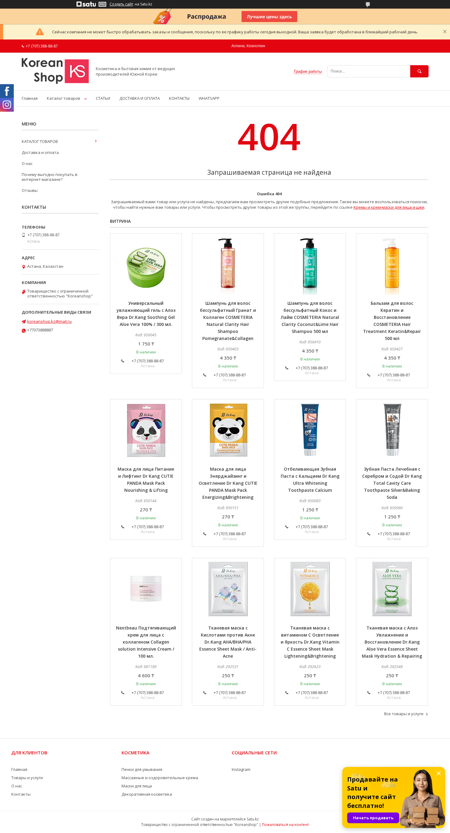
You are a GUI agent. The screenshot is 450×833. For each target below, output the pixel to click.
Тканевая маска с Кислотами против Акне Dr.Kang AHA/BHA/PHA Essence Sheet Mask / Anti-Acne (228, 642)
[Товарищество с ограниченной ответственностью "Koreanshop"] (55, 82)
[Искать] (419, 71)
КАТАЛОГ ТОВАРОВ (40, 141)
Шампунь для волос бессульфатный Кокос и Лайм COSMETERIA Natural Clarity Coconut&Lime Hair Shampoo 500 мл (310, 317)
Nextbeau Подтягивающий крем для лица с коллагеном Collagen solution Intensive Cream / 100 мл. (146, 642)
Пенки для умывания (142, 769)
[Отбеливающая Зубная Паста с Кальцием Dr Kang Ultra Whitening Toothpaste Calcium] (310, 430)
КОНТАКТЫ (179, 98)
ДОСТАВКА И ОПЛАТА (139, 98)
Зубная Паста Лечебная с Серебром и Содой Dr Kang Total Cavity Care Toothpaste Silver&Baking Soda (392, 483)
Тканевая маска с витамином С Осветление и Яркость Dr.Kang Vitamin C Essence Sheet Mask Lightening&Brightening (310, 642)
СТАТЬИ (103, 98)
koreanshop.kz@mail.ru (49, 321)
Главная (30, 98)
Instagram (241, 769)
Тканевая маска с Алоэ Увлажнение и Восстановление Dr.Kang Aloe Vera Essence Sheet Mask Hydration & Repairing (392, 642)
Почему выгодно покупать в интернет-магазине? (49, 177)
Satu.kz (253, 819)
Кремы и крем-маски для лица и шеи (389, 207)
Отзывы (30, 190)
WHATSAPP (209, 98)
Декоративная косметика (147, 794)
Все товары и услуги (403, 713)
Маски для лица (137, 786)
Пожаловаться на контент (285, 824)
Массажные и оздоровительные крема (160, 777)
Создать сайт (121, 4)
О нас (27, 163)
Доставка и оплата (40, 152)
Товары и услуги (27, 777)
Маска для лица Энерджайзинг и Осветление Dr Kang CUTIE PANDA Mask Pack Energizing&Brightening (228, 483)
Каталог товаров (63, 98)
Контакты (21, 794)
